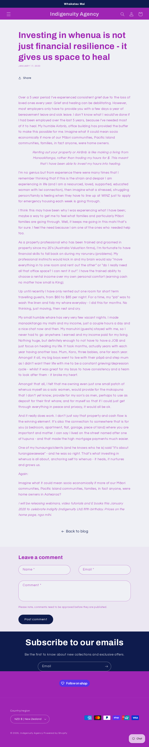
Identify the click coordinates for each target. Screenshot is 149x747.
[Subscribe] (106, 666)
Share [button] (27, 78)
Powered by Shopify (55, 733)
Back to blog (77, 531)
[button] (8, 14)
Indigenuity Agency (31, 733)
